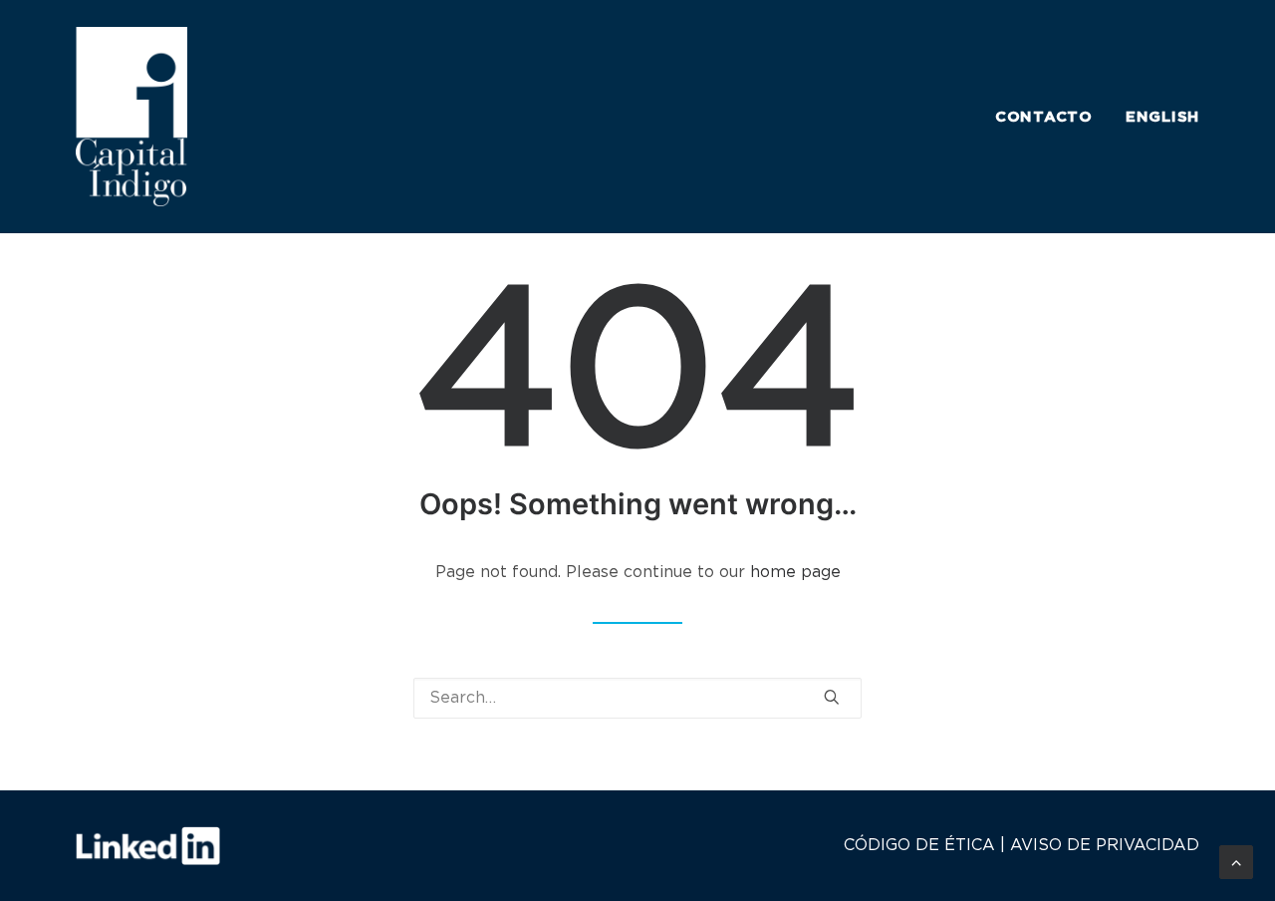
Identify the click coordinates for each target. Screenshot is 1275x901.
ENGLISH (1162, 117)
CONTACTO (1044, 117)
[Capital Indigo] (131, 116)
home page (795, 572)
